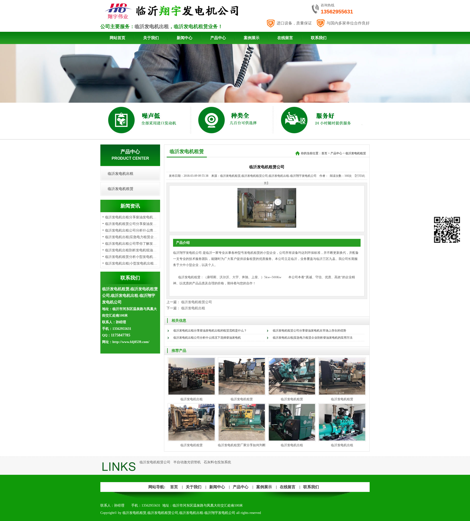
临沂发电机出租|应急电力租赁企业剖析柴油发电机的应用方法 (312, 337)
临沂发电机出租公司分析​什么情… (130, 230)
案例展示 (251, 38)
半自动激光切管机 (187, 462)
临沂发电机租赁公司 (196, 302)
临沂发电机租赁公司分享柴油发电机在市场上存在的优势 (309, 330)
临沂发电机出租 (152, 26)
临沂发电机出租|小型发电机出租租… (133, 263)
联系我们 (319, 38)
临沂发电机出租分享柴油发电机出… (132, 217)
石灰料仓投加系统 (217, 462)
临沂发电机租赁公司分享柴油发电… (132, 224)
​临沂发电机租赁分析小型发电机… (130, 257)
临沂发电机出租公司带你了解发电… (132, 243)
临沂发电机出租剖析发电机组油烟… (132, 250)
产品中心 (218, 38)
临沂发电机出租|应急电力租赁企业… (133, 237)
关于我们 (151, 38)
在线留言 (285, 38)
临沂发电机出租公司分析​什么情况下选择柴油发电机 (207, 337)
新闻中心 (184, 38)
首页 (324, 153)
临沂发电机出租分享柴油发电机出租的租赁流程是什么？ (210, 330)
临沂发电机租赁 (120, 189)
